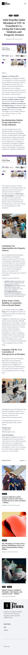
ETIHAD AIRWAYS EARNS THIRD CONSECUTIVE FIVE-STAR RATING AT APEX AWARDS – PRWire (14, 500)
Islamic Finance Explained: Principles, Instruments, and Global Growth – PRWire (12, 592)
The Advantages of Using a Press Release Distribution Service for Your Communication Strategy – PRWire (13, 546)
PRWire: (4, 73)
